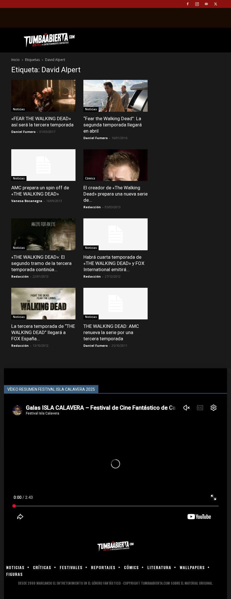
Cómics (90, 178)
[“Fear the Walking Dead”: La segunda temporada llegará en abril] (115, 96)
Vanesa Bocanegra (26, 201)
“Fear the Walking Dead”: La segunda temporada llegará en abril (112, 125)
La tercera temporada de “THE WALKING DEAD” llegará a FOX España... (43, 332)
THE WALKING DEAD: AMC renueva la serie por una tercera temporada (111, 332)
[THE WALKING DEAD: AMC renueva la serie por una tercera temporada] (115, 304)
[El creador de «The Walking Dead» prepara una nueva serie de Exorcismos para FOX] (115, 165)
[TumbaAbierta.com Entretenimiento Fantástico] (115, 546)
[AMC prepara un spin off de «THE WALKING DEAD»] (43, 165)
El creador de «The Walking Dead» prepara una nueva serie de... (115, 194)
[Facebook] (187, 4)
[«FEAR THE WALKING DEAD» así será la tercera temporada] (43, 96)
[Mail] (206, 4)
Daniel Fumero (23, 132)
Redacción (92, 207)
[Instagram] (197, 4)
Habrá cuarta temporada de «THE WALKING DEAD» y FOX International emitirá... (114, 263)
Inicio (15, 59)
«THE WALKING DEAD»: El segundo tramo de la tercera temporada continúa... (41, 263)
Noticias (19, 109)
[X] (215, 4)
